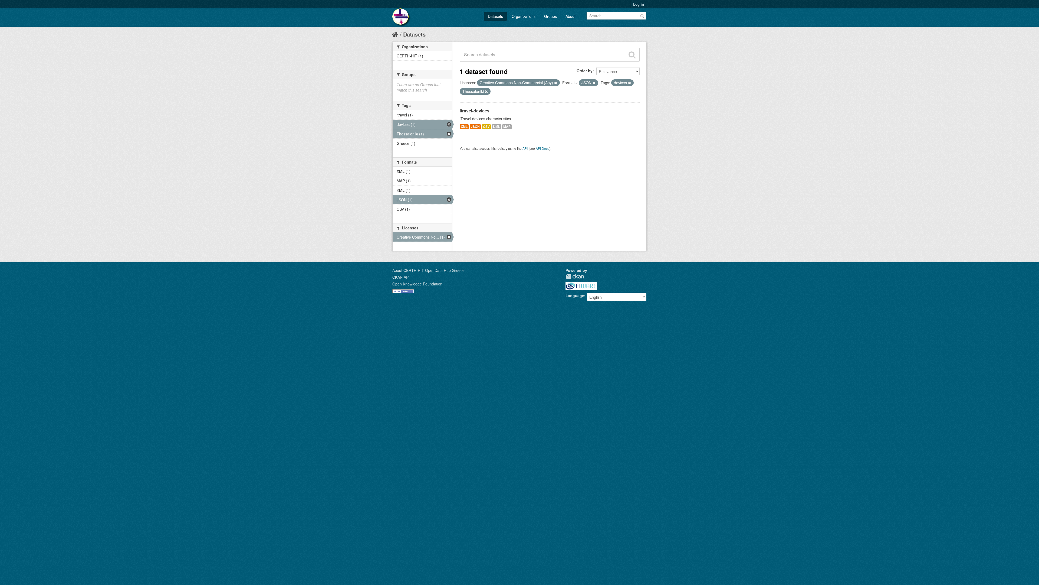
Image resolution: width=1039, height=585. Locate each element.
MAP (507, 126)
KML (496, 126)
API (525, 148)
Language (574, 295)
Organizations (523, 16)
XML (464, 126)
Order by (585, 70)
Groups (550, 16)
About (570, 16)
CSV (486, 126)
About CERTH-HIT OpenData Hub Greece (428, 270)
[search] (632, 55)
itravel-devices (474, 111)
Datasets (495, 16)
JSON (475, 126)
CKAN (574, 276)
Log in (638, 4)
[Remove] (555, 83)
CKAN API (401, 277)
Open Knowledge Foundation (417, 284)
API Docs (542, 148)
